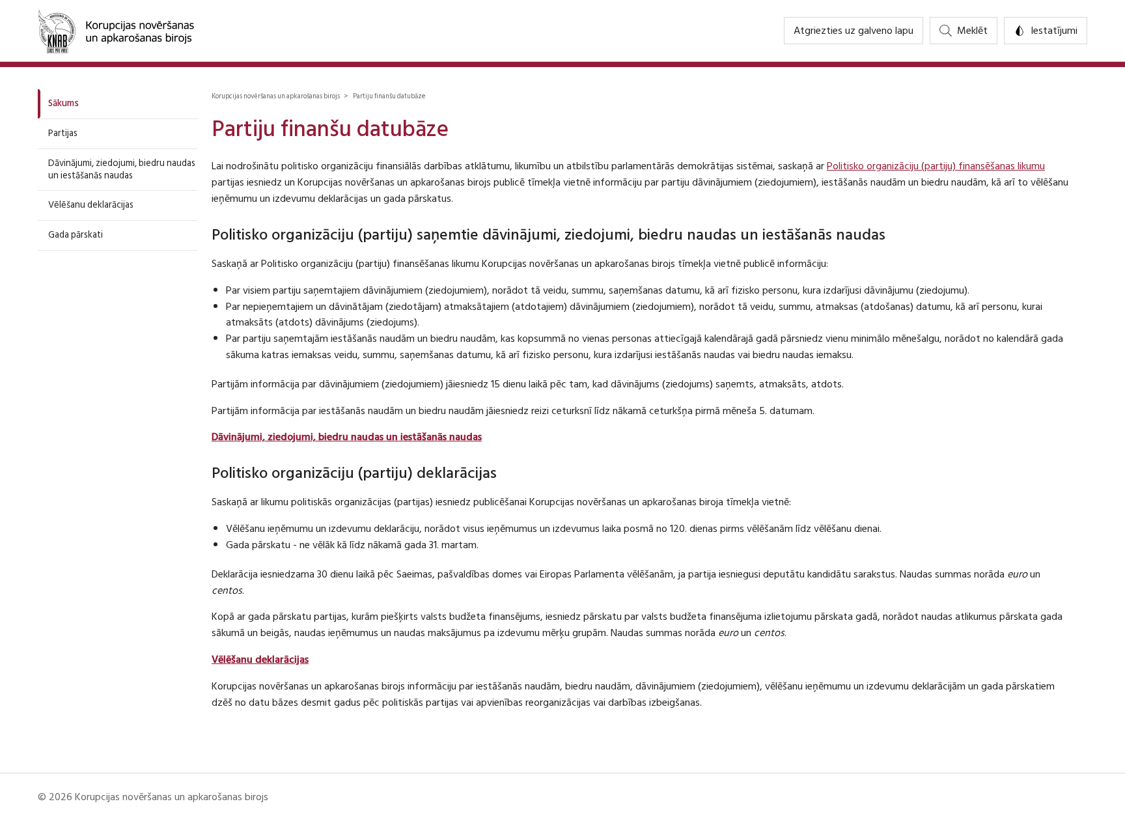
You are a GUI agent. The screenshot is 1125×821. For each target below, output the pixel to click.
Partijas (62, 133)
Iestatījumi (1054, 30)
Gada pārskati (75, 234)
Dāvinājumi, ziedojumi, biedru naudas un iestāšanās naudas (121, 169)
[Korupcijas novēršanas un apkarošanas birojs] (116, 30)
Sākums (63, 103)
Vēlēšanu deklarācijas (90, 204)
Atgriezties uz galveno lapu (853, 30)
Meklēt (972, 30)
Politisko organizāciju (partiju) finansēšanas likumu (936, 166)
